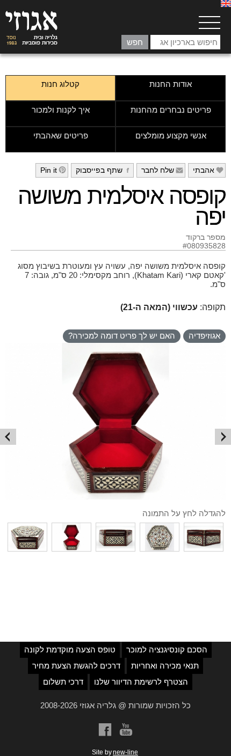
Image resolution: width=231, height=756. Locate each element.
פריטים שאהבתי (60, 135)
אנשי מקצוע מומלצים (170, 135)
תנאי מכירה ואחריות (165, 665)
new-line (125, 752)
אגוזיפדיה (204, 335)
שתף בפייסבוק (104, 170)
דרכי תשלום (63, 681)
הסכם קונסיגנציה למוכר (166, 649)
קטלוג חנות (60, 84)
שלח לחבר (162, 170)
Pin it (53, 170)
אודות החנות (170, 84)
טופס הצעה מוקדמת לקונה (70, 649)
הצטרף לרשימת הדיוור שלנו (141, 681)
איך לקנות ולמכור (61, 109)
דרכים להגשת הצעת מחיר (76, 665)
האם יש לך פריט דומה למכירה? (121, 335)
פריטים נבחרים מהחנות (171, 109)
